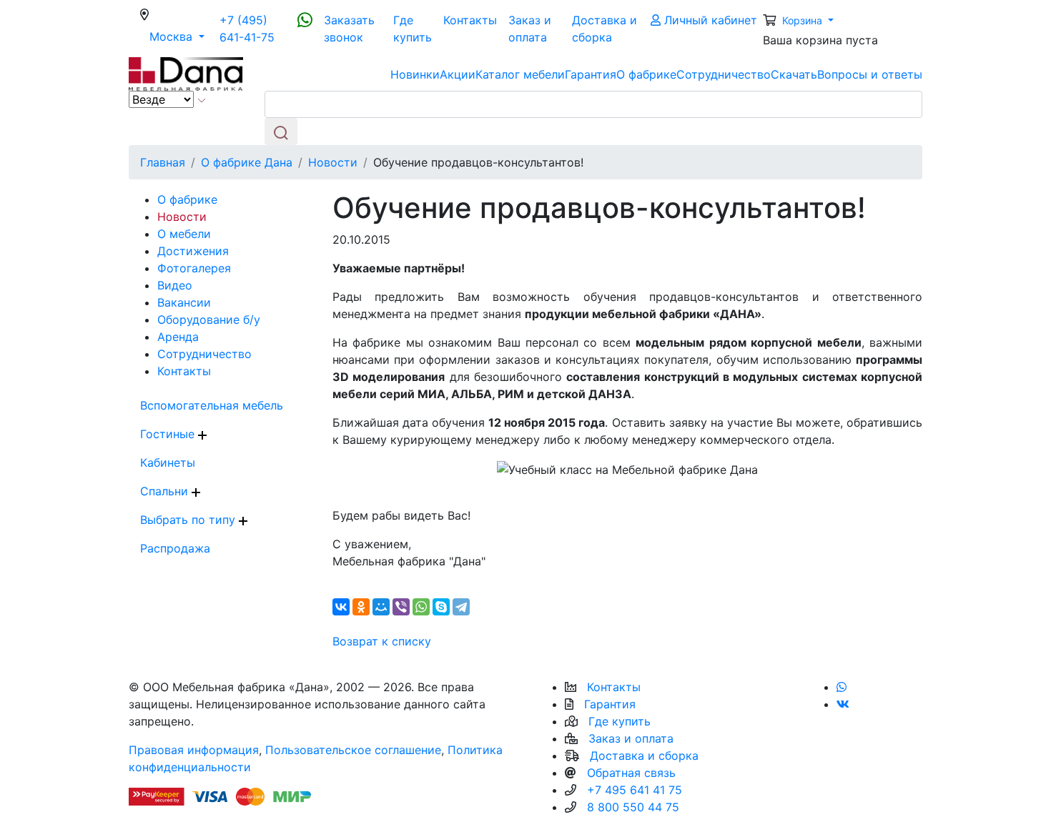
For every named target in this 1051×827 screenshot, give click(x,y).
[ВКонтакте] (341, 606)
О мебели (184, 234)
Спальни (166, 491)
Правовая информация (194, 750)
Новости (182, 216)
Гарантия (590, 74)
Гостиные (169, 434)
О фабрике (646, 74)
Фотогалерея (194, 268)
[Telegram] (461, 606)
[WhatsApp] (421, 606)
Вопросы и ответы (869, 74)
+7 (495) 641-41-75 (247, 28)
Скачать (794, 74)
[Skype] (441, 606)
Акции (457, 74)
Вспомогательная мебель (211, 405)
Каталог (520, 74)
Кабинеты (167, 462)
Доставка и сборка (604, 28)
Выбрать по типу (189, 519)
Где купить (412, 28)
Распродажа (175, 548)
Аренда (178, 337)
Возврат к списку (381, 641)
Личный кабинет (709, 20)
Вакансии (184, 302)
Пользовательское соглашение (353, 750)
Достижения (193, 251)
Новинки (415, 74)
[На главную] (186, 73)
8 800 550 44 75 (633, 807)
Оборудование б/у (208, 319)
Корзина (803, 20)
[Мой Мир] (381, 606)
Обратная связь (631, 773)
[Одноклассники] (361, 606)
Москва (181, 36)
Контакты (470, 20)
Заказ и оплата (529, 28)
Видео (174, 285)
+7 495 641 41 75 (634, 790)
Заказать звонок (349, 28)
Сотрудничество (723, 74)
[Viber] (401, 606)
